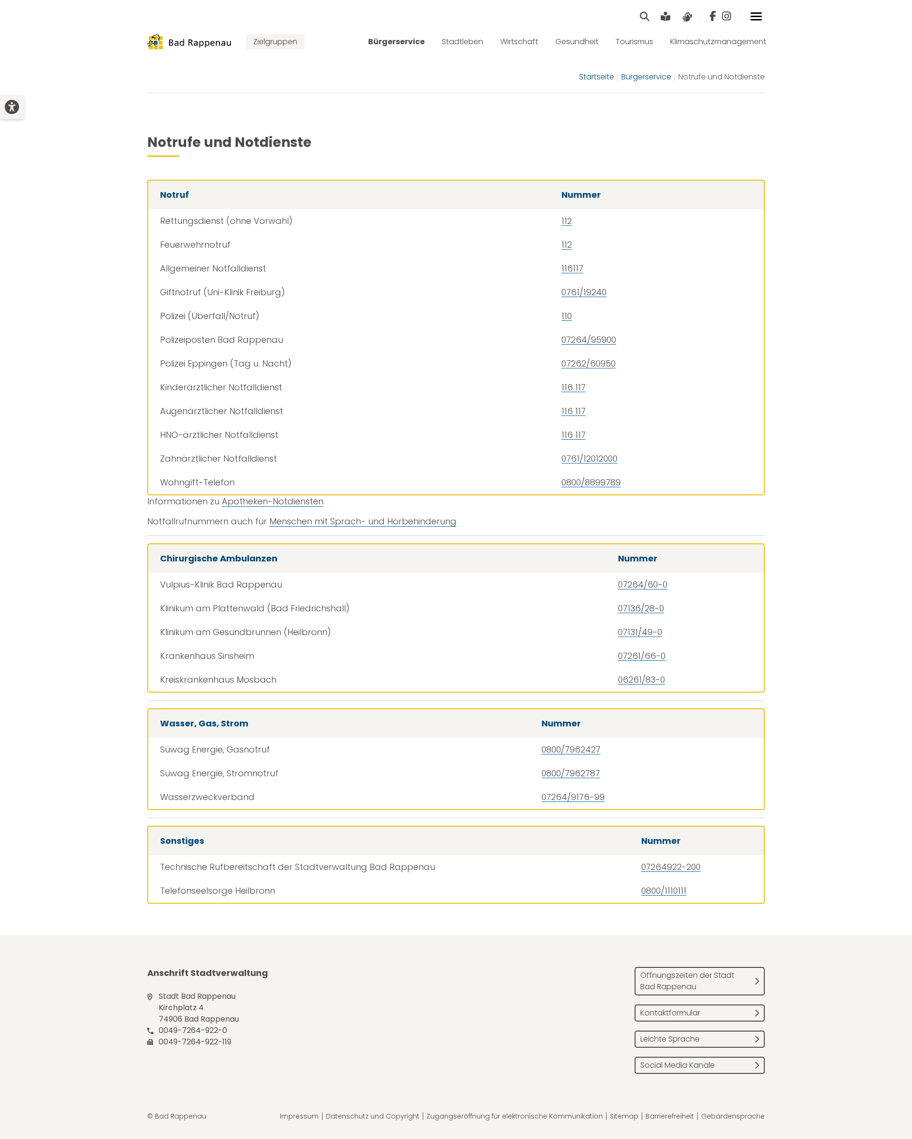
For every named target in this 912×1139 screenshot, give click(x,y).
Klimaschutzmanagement (718, 41)
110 (566, 316)
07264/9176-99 (573, 797)
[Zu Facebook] (713, 17)
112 (566, 221)
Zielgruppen (275, 41)
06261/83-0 (641, 679)
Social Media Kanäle (677, 1065)
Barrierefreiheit (670, 1116)
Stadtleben (462, 41)
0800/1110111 (663, 891)
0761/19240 (584, 292)
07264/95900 (588, 340)
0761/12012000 (589, 458)
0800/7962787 (571, 773)
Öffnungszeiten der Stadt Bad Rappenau (687, 981)
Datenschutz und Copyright (372, 1116)
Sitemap (624, 1116)
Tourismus (634, 41)
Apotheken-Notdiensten (272, 501)
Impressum (299, 1116)
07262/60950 (588, 363)
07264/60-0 (642, 584)
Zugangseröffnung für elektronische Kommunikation (515, 1116)
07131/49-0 (640, 632)
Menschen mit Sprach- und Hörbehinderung (362, 521)
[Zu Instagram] (726, 17)
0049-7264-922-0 (193, 1030)
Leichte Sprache (670, 1038)
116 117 (573, 387)
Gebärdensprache (733, 1116)
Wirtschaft (519, 41)
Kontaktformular (670, 1012)
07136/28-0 (641, 608)
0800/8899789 (591, 482)
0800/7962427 (571, 749)
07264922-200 (671, 867)
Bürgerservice (396, 41)
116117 (572, 268)
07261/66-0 (641, 656)
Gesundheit (576, 41)
